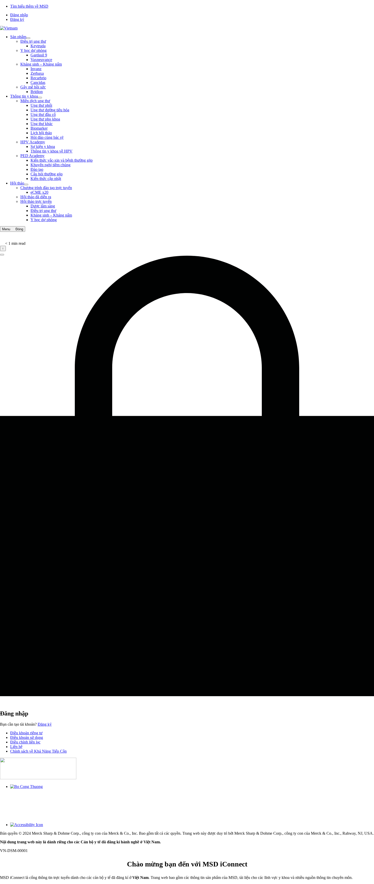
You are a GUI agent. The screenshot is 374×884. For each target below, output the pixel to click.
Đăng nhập (19, 15)
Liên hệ (16, 746)
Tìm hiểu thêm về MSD (29, 6)
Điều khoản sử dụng (26, 737)
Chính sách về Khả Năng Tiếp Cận (38, 751)
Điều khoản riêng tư (26, 733)
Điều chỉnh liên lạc (25, 742)
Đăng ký (17, 19)
